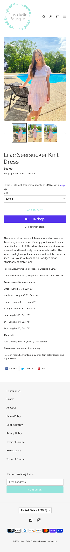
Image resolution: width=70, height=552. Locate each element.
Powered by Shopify (48, 541)
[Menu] (64, 16)
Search (10, 399)
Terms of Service (16, 442)
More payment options (35, 227)
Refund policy (14, 450)
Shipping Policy (15, 424)
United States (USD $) (34, 510)
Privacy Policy (14, 433)
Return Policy (14, 416)
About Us (11, 407)
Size (6, 193)
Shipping (8, 173)
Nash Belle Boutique (30, 541)
